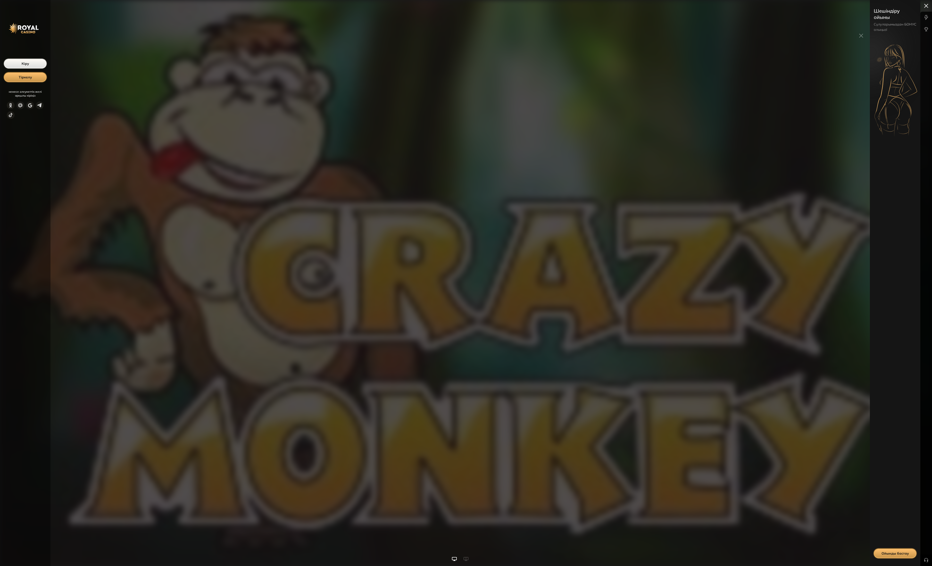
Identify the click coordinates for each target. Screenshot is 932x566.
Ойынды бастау (895, 553)
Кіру (25, 63)
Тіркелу (25, 77)
